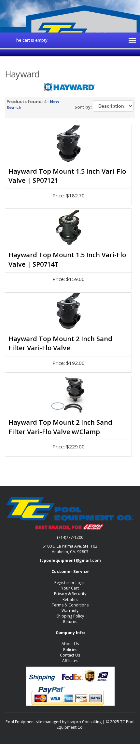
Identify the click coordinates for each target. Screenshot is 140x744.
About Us (70, 643)
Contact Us (70, 655)
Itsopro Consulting (84, 721)
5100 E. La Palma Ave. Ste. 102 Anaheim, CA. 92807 (70, 548)
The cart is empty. (31, 40)
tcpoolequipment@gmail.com (70, 560)
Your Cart (70, 588)
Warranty (70, 610)
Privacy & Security (70, 593)
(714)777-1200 (70, 537)
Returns (70, 621)
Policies (70, 649)
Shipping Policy (70, 616)
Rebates (70, 599)
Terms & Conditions (70, 605)
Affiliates (70, 660)
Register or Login (70, 582)
